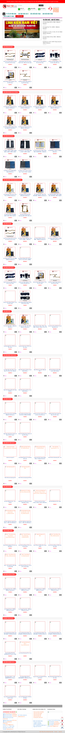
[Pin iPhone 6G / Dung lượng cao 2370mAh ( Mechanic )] (10, 100)
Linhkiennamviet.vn (9, 729)
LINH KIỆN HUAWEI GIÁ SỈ (8, 662)
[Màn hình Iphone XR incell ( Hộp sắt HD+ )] (10, 383)
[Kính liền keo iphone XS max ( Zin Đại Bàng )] (10, 539)
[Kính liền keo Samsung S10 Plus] (25, 471)
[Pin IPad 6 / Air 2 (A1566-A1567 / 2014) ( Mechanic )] (10, 164)
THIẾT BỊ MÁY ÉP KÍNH (9, 16)
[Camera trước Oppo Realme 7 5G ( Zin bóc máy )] (10, 296)
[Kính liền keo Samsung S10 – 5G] (55, 451)
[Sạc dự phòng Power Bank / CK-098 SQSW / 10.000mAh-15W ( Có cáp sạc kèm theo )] (40, 626)
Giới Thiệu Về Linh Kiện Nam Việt (46, 731)
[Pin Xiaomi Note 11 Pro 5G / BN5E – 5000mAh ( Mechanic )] (10, 252)
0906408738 (56, 8)
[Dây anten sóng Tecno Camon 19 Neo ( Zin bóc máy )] (10, 427)
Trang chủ (4, 14)
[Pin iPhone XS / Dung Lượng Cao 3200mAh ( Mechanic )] (55, 100)
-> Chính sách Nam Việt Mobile (38, 711)
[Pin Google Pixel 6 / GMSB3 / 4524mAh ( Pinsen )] (10, 603)
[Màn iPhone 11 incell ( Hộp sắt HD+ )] (40, 363)
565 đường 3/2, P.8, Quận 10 (11, 713)
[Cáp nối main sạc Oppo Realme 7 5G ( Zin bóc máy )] (40, 55)
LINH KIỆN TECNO (7, 399)
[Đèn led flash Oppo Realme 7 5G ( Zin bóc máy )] (10, 75)
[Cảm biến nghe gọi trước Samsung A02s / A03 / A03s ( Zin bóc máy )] (25, 208)
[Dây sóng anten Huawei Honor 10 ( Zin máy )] (55, 670)
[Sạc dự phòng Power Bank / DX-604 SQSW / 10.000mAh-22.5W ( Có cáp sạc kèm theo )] (10, 626)
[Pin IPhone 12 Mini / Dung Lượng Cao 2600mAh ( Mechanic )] (10, 120)
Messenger (62, 722)
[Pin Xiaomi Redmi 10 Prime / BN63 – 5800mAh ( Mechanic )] (40, 232)
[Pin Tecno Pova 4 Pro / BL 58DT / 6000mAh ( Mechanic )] (10, 407)
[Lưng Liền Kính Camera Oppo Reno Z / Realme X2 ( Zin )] (40, 451)
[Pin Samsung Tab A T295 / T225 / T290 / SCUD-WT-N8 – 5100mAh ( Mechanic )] (40, 144)
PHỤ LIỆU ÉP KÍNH (7, 486)
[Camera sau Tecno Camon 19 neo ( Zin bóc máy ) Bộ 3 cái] (40, 407)
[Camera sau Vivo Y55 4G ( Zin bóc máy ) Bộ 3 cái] (55, 319)
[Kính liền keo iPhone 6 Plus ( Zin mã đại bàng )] (25, 539)
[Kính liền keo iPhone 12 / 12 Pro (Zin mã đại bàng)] (25, 559)
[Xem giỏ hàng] (45, 5)
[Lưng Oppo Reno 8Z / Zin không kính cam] (25, 451)
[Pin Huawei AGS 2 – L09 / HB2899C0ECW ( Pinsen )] (10, 670)
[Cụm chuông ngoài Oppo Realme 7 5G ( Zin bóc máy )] (25, 296)
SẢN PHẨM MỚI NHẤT (8, 46)
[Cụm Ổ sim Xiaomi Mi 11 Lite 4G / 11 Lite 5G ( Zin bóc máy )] (10, 55)
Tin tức (55, 731)
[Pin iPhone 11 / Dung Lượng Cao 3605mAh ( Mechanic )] (25, 120)
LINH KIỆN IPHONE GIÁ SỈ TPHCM (10, 92)
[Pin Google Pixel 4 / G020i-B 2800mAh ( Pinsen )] (40, 583)
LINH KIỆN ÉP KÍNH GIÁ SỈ (8, 442)
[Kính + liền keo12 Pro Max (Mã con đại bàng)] (10, 559)
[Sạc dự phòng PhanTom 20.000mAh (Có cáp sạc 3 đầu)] (10, 646)
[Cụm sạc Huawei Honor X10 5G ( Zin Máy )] (25, 690)
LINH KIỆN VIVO (6, 311)
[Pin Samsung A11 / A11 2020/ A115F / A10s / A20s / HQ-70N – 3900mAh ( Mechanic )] (10, 208)
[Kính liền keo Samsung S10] (10, 471)
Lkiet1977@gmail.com (9, 724)
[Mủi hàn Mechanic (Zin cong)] (55, 495)
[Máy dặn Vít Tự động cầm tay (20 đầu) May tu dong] (25, 495)
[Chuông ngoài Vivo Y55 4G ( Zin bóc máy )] (10, 340)
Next (42, 29)
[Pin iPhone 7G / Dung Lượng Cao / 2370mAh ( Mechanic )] (25, 100)
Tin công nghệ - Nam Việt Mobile (51, 20)
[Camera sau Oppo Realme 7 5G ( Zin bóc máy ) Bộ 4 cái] (55, 55)
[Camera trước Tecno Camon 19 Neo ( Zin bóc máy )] (55, 407)
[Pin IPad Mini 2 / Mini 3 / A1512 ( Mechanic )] (55, 144)
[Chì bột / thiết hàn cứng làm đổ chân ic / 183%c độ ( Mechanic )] (10, 515)
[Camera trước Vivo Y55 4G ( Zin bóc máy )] (25, 340)
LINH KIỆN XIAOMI (7, 223)
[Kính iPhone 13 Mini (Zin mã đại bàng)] (40, 539)
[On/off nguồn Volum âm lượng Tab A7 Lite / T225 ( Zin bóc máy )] (25, 55)
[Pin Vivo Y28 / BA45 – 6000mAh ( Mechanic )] (10, 319)
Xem (16, 67)
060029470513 (56, 724)
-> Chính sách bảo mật (37, 716)
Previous (2, 29)
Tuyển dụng (19, 16)
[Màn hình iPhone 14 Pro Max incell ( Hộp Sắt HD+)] (55, 363)
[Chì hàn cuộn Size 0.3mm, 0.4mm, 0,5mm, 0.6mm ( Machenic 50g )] (40, 495)
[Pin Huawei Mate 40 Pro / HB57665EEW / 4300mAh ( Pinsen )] (25, 670)
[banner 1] (22, 29)
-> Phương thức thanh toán (38, 717)
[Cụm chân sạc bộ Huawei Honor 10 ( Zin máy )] (10, 690)
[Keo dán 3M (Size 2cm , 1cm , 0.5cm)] (10, 495)
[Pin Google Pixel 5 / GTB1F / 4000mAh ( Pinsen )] (25, 583)
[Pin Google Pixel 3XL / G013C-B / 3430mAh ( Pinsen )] (55, 583)
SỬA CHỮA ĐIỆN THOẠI (35, 14)
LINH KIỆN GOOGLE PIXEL (9, 574)
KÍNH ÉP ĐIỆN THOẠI (7, 530)
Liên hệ (60, 731)
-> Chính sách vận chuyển (37, 713)
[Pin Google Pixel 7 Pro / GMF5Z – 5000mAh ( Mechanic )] (10, 583)
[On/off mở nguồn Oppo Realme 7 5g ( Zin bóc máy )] (25, 75)
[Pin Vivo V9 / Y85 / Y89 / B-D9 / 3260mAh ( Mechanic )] (25, 319)
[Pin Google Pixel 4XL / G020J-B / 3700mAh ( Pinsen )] (25, 603)
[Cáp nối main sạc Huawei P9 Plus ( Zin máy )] (40, 670)
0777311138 (56, 11)
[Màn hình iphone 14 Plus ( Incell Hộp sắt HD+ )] (25, 363)
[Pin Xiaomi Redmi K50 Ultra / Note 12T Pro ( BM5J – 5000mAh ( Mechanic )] (25, 232)
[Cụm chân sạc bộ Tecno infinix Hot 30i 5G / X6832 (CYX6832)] (25, 407)
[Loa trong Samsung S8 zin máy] (25, 646)
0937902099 (56, 9)
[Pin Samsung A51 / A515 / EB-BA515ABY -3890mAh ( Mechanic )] (40, 188)
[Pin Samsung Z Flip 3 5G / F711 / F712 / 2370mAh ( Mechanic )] (10, 188)
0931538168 (56, 10)
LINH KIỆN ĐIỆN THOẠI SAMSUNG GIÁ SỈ (12, 179)
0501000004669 (57, 723)
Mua (5, 67)
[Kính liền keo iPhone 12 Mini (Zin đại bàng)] (55, 539)
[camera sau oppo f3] (10, 451)
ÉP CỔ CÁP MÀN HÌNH (11, 14)
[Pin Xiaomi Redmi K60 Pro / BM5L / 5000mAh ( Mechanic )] (55, 232)
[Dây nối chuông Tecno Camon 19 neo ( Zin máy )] (25, 427)
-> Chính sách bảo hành (37, 714)
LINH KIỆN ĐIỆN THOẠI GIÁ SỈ (9, 355)
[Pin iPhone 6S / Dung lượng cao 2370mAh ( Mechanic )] (40, 100)
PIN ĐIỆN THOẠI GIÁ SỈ (8, 618)
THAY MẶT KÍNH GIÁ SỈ (23, 14)
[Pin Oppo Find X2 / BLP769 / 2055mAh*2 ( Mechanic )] (25, 188)
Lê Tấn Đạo (56, 721)
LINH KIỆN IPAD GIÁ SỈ (8, 136)
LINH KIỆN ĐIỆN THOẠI (47, 14)
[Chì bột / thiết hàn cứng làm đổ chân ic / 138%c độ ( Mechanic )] (25, 515)
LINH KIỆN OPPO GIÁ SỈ (8, 267)
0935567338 (5, 723)
